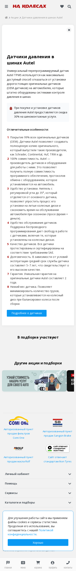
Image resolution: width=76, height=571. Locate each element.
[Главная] (6, 17)
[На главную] (29, 6)
